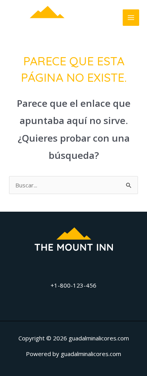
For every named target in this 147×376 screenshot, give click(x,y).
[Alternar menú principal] (131, 17)
